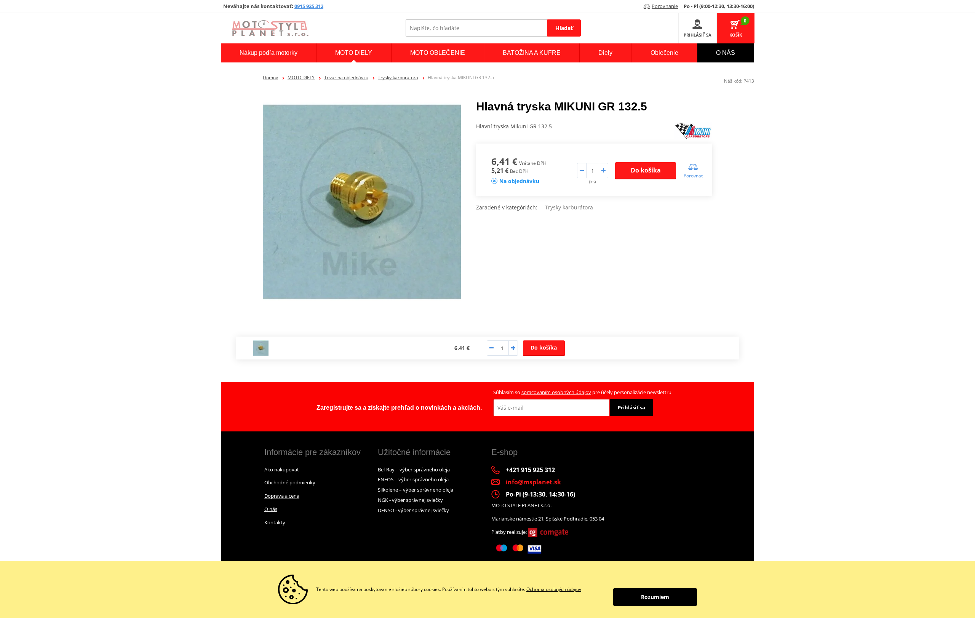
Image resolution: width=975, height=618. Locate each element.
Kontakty (274, 522)
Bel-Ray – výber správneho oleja (414, 469)
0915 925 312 (308, 6)
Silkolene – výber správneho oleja (415, 489)
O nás (270, 509)
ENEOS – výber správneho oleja (413, 479)
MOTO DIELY (301, 77)
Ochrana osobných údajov (553, 589)
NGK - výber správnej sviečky (410, 500)
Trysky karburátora (398, 77)
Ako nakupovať (281, 469)
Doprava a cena (281, 495)
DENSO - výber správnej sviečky (413, 510)
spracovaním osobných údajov (556, 392)
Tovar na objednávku (346, 77)
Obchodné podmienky (289, 482)
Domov (270, 77)
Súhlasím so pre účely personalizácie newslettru (582, 392)
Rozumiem (655, 596)
